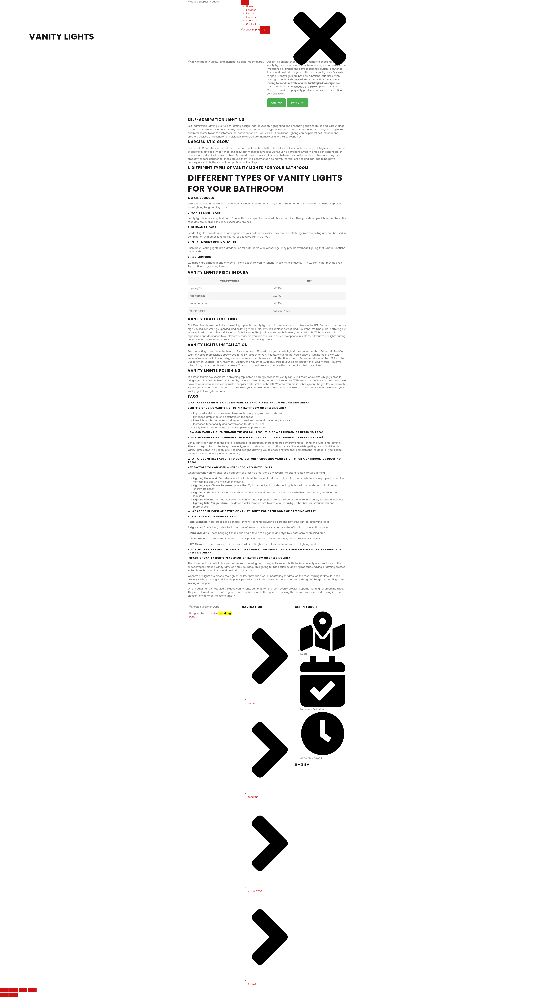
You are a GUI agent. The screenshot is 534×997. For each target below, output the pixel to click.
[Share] (13, 990)
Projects (251, 17)
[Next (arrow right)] (13, 995)
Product (251, 13)
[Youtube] (299, 764)
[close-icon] (319, 76)
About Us (251, 20)
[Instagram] (302, 764)
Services (251, 10)
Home (249, 6)
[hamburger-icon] (245, 2)
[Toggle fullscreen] (23, 990)
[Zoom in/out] (32, 990)
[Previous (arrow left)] (4, 995)
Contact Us (253, 24)
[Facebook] (296, 764)
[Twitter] (308, 764)
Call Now (276, 102)
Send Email (297, 102)
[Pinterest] (305, 764)
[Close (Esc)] (4, 990)
